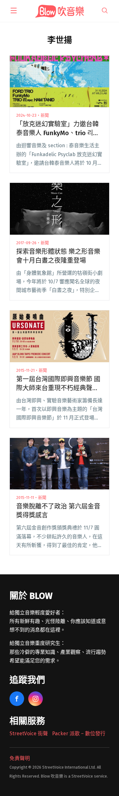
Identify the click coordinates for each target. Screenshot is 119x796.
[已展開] (13, 10)
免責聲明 (20, 758)
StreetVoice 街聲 (29, 733)
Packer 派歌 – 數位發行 (78, 733)
